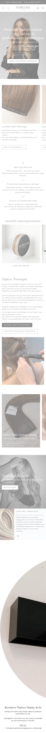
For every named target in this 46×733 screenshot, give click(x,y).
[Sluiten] (42, 567)
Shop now (23, 725)
